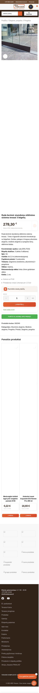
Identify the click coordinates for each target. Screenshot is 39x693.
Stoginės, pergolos (15, 20)
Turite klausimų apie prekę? (19, 316)
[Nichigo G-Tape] (11, 574)
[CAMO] (29, 564)
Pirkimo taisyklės (8, 657)
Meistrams (5, 642)
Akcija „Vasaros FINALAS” (11, 665)
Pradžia (4, 20)
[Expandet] (11, 564)
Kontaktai (5, 630)
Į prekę (10, 515)
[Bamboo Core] (11, 554)
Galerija (4, 619)
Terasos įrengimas (8, 611)
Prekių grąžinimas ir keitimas (12, 653)
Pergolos (27, 20)
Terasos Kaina (7, 607)
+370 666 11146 (9, 2)
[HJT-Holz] (11, 544)
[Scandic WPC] (29, 534)
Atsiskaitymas (6, 650)
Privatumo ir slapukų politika (12, 661)
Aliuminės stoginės (18, 327)
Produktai (5, 615)
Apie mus (5, 627)
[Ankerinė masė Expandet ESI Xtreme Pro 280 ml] (28, 419)
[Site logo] (19, 7)
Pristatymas (6, 646)
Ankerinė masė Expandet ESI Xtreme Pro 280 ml (28, 499)
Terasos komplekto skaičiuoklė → (15, 675)
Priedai (18, 329)
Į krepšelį (19, 304)
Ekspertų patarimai (8, 622)
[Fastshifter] (29, 544)
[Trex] (11, 534)
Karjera (4, 634)
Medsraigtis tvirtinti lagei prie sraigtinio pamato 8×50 (10, 499)
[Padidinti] (5, 56)
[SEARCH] (20, 13)
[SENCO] (29, 574)
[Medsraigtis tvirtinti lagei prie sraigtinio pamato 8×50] (10, 419)
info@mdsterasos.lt (21, 2)
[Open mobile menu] (2, 7)
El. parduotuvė (7, 604)
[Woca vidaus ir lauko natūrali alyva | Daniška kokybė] (29, 554)
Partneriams (6, 638)
